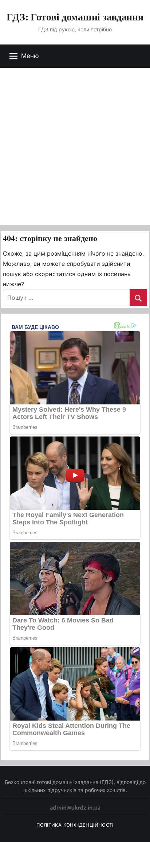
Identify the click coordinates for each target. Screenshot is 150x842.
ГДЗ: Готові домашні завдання (75, 16)
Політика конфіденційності (75, 825)
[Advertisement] (75, 146)
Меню (30, 55)
